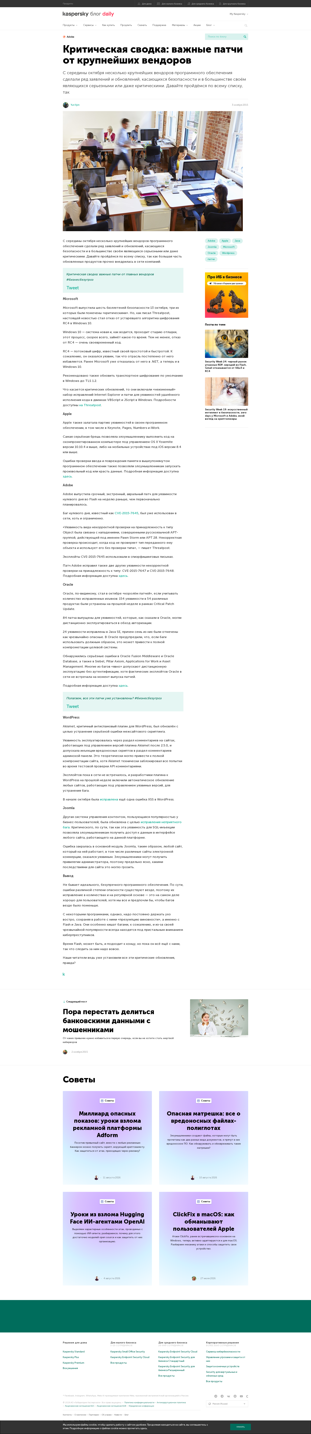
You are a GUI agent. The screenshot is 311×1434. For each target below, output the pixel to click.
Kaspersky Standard (74, 1351)
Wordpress (228, 253)
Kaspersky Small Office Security (128, 1351)
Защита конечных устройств (222, 1366)
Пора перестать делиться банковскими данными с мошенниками (108, 1020)
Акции (197, 25)
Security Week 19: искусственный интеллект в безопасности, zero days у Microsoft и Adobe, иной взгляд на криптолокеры (226, 414)
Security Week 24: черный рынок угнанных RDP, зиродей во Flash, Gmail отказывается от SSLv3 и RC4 (226, 366)
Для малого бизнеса (172, 4)
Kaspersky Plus (71, 1357)
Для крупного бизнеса (234, 4)
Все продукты (119, 1362)
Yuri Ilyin (75, 105)
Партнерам (94, 1415)
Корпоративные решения (222, 1342)
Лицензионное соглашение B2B (111, 1406)
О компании (80, 1415)
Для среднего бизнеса (203, 4)
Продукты (69, 25)
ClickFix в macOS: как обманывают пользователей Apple (203, 1221)
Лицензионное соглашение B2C (79, 1406)
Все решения (70, 1368)
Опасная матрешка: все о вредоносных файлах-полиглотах (203, 1120)
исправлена (109, 799)
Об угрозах (107, 1415)
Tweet (72, 287)
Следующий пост (76, 1001)
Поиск (245, 36)
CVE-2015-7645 (126, 513)
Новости (118, 1415)
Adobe (70, 36)
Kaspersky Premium (73, 1362)
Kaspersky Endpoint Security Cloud (130, 1357)
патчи (211, 259)
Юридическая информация (141, 1406)
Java (237, 240)
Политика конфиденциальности (139, 1402)
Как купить (108, 25)
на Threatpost (90, 405)
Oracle (212, 253)
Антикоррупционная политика (171, 1402)
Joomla (212, 246)
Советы (109, 1100)
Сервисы (88, 25)
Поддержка (159, 25)
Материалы (178, 25)
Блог (209, 25)
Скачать (142, 25)
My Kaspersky (237, 13)
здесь (67, 476)
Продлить (126, 25)
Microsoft (229, 246)
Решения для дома (75, 1342)
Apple (225, 240)
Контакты (67, 1415)
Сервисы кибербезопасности (223, 1351)
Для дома (147, 4)
